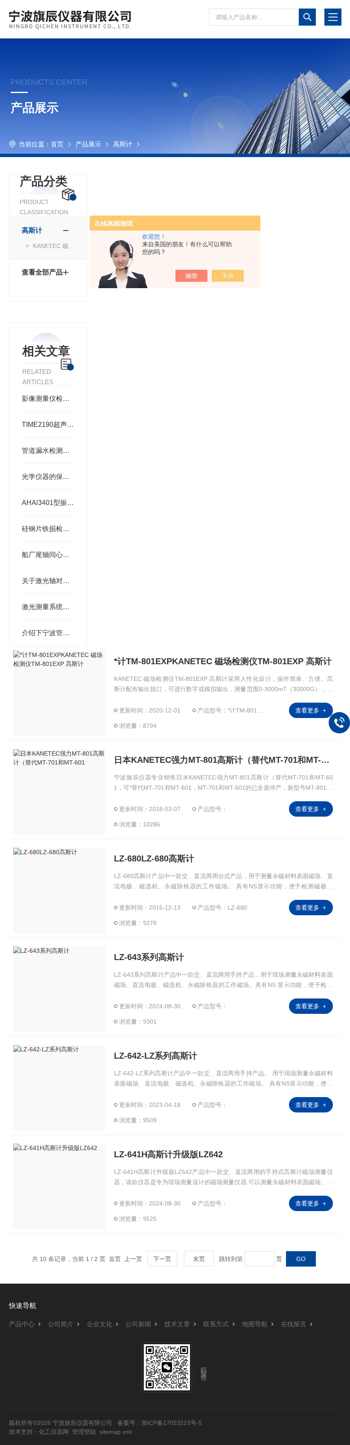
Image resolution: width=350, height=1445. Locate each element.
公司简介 (60, 1324)
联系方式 (216, 1324)
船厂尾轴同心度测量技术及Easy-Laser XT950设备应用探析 (48, 554)
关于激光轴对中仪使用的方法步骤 (48, 580)
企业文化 (99, 1324)
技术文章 (177, 1324)
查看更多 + (310, 710)
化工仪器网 (54, 1431)
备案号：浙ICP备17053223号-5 (159, 1422)
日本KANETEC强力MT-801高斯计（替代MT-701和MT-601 (223, 760)
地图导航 (255, 1324)
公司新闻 (138, 1324)
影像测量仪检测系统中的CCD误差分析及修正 (48, 398)
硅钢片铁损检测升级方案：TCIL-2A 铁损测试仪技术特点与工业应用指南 (48, 528)
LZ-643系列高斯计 (149, 957)
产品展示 (88, 144)
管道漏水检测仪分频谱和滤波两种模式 (48, 450)
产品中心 (22, 1324)
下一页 (162, 1258)
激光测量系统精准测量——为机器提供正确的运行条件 (48, 606)
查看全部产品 (42, 272)
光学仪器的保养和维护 (48, 476)
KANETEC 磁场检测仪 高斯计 (53, 245)
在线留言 (293, 1324)
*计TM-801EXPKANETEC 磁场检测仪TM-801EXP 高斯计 (223, 661)
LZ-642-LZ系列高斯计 (155, 1055)
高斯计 (122, 144)
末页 (199, 1258)
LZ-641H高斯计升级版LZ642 (168, 1154)
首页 (57, 144)
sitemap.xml (115, 1431)
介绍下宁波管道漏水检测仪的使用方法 (48, 632)
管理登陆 (84, 1431)
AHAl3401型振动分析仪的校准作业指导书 (48, 502)
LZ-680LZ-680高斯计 (154, 858)
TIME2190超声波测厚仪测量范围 (48, 424)
